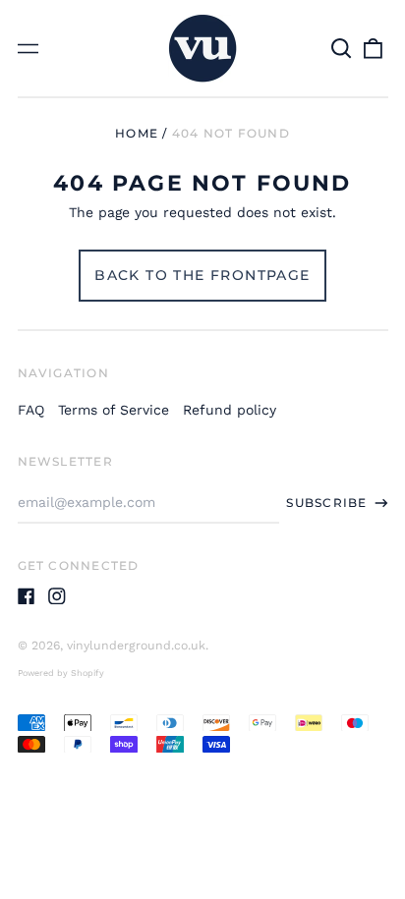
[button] (342, 48)
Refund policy (229, 410)
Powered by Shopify (61, 673)
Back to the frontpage (202, 275)
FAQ (31, 410)
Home (136, 133)
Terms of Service (113, 410)
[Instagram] (57, 596)
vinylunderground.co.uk (136, 645)
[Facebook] (26, 596)
